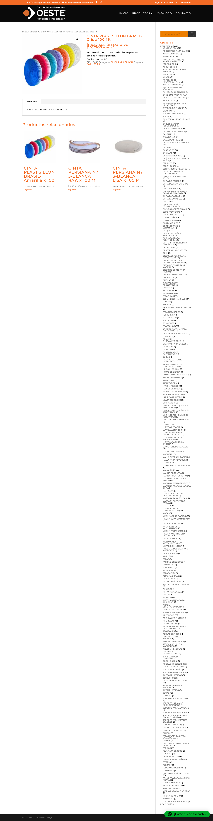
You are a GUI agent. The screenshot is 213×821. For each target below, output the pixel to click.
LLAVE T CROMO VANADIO (176, 447)
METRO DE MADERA (172, 546)
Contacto (183, 13)
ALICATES (167, 74)
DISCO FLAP (168, 277)
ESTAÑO (167, 302)
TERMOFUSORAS (171, 756)
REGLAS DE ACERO (172, 634)
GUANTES (167, 349)
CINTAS (166, 201)
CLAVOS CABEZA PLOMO (175, 209)
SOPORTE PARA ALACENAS (176, 708)
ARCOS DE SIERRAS (172, 84)
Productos (141, 13)
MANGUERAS (169, 470)
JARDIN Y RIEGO (171, 386)
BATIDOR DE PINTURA (173, 108)
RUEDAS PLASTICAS (172, 675)
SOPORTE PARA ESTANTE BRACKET (175, 721)
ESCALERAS (168, 290)
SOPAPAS (167, 696)
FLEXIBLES (168, 320)
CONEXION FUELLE (172, 215)
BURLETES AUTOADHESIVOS (176, 119)
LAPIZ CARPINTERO (172, 397)
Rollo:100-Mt (93, 64)
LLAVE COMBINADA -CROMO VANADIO (173, 434)
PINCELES (167, 589)
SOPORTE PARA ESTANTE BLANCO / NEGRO (175, 716)
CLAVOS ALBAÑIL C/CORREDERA (171, 205)
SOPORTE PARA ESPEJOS (175, 712)
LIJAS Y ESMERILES (172, 400)
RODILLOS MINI (170, 661)
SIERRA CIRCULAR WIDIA (175, 681)
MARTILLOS (168, 491)
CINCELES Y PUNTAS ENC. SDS (175, 177)
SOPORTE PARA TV (172, 725)
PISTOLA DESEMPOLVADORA (172, 606)
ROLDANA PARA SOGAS (174, 672)
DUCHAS (167, 280)
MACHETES (168, 454)
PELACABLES (169, 573)
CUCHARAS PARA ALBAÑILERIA (171, 239)
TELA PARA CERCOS (172, 751)
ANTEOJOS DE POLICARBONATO (171, 81)
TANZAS (166, 733)
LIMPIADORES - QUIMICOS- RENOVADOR (176, 416)
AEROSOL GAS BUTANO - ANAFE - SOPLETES (174, 60)
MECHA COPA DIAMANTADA (176, 519)
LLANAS (166, 424)
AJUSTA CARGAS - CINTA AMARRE (174, 70)
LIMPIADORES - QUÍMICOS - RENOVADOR (176, 411)
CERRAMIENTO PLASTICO (175, 169)
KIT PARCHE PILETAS (173, 394)
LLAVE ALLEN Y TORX (173, 430)
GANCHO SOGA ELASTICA (175, 333)
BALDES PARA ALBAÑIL (174, 92)
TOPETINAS (168, 770)
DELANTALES (169, 247)
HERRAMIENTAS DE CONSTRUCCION (172, 365)
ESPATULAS (168, 296)
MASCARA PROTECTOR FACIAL (174, 502)
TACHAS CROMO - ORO (174, 727)
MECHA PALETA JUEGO (174, 531)
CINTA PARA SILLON (49, 32)
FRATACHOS (169, 326)
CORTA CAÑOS (170, 217)
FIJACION (165, 804)
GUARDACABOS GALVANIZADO (170, 353)
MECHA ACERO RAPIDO (174, 516)
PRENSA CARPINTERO (173, 618)
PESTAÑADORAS (171, 576)
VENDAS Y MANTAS (172, 788)
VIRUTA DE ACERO (172, 796)
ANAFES (167, 77)
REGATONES (169, 631)
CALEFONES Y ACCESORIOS (176, 142)
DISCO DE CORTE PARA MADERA (174, 266)
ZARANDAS (168, 798)
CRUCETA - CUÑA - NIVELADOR (172, 234)
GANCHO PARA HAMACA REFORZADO (175, 330)
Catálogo (164, 13)
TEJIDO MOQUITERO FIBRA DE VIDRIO (176, 744)
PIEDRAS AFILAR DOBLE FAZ (177, 584)
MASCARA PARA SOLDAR (175, 498)
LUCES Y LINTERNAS (172, 451)
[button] (77, 39)
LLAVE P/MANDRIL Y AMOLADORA (172, 438)
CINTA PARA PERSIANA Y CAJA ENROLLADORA (175, 192)
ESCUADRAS (169, 293)
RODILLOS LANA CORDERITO (171, 657)
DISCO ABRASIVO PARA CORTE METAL (174, 257)
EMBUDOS (168, 288)
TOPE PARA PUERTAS (173, 768)
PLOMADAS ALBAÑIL (173, 609)
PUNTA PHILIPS (170, 623)
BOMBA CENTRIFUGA (173, 113)
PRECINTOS (168, 615)
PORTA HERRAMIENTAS (174, 612)
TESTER (166, 762)
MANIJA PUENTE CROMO (175, 476)
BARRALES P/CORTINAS (174, 98)
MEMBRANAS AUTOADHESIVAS (171, 542)
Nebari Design (45, 817)
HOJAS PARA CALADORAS (175, 375)
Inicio (123, 13)
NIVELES (167, 556)
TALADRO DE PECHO (173, 730)
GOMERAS (167, 336)
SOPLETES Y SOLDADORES (175, 698)
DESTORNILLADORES (173, 250)
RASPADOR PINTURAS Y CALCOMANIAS (174, 627)
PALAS (166, 559)
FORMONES (168, 323)
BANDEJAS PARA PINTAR (175, 95)
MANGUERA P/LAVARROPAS (176, 465)
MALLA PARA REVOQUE (174, 460)
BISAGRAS (167, 111)
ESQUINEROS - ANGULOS (175, 299)
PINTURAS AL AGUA (172, 592)
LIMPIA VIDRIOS (170, 403)
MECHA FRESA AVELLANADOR (170, 527)
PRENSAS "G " (169, 621)
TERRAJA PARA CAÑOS (174, 759)
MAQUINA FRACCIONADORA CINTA (177, 487)
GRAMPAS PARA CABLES (174, 344)
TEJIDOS (167, 748)
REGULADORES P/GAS (173, 641)
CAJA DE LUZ (169, 137)
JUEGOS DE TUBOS (172, 389)
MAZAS (166, 513)
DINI (165, 253)
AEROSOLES (168, 64)
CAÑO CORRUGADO (172, 156)
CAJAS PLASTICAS (171, 140)
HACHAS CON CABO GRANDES (172, 361)
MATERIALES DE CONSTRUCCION (171, 509)
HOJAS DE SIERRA (171, 372)
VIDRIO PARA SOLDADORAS (176, 791)
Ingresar (107, 47)
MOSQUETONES (170, 553)
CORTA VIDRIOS (170, 223)
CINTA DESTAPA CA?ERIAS (175, 184)
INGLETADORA (170, 383)
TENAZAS (167, 754)
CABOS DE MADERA (172, 128)
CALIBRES (167, 147)
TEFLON (166, 740)
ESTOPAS (167, 304)
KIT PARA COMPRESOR (174, 391)
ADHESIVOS (168, 56)
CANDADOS (168, 150)
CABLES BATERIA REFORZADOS (171, 125)
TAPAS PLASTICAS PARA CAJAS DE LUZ (174, 737)
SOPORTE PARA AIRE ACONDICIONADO (173, 704)
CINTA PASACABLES (172, 199)
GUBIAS (166, 357)
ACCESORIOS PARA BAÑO (175, 51)
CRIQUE (166, 230)
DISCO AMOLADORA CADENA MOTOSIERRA (174, 261)
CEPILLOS (167, 163)
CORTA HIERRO (170, 220)
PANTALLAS (168, 565)
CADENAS (167, 134)
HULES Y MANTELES (172, 377)
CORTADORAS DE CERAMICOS (171, 227)
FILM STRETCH (170, 317)
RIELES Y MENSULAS (172, 649)
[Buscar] (192, 34)
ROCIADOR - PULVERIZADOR (170, 653)
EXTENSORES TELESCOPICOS (177, 307)
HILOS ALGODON (171, 369)
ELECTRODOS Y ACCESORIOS (170, 284)
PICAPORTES (169, 579)
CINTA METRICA (170, 188)
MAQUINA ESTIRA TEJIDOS (175, 483)
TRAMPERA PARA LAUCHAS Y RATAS (176, 779)
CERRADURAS (169, 166)
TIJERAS (166, 765)
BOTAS (166, 116)
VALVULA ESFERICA (172, 785)
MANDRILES (168, 463)
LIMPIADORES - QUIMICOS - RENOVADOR (176, 406)
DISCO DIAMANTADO (173, 274)
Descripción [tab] (31, 101)
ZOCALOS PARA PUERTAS (175, 801)
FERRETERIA (33, 32)
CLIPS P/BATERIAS (171, 212)
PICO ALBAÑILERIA (172, 581)
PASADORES (169, 570)
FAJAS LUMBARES (171, 312)
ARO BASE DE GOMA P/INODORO (172, 88)
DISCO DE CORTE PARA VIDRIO (174, 271)
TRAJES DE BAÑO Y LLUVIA (176, 773)
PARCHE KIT (168, 567)
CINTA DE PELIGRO (172, 181)
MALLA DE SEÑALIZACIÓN (175, 457)
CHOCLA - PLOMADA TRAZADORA (173, 172)
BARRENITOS (169, 100)
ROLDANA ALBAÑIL (172, 669)
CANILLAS (167, 153)
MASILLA (167, 506)
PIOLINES (167, 597)
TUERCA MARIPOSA (172, 783)
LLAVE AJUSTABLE (171, 427)
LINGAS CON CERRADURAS (176, 419)
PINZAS (166, 594)
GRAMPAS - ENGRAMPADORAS (172, 340)
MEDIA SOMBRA (170, 538)
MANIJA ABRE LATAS (173, 473)
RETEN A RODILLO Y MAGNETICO (172, 645)
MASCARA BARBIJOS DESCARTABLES (173, 494)
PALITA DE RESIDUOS (173, 562)
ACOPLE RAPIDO (171, 54)
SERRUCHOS (169, 678)
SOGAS (166, 693)
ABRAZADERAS (170, 48)
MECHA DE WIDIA (171, 523)
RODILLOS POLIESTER (173, 664)
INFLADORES (169, 380)
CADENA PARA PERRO (174, 131)
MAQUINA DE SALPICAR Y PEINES (175, 479)
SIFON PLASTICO (171, 690)
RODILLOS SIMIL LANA (173, 667)
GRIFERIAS (168, 346)
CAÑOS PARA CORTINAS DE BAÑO (176, 159)
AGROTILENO (169, 67)
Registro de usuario (164, 3)
